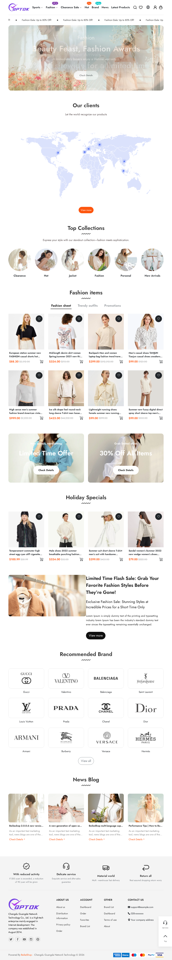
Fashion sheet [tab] (61, 305)
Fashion (51, 6)
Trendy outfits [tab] (88, 305)
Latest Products (120, 7)
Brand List (85, 926)
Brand (96, 6)
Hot (87, 6)
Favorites (84, 920)
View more (86, 210)
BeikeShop (26, 954)
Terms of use (110, 920)
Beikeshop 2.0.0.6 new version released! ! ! (32, 825)
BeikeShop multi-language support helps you (112, 825)
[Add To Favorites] (39, 318)
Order (59, 931)
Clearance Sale (70, 7)
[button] (161, 7)
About (107, 926)
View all (86, 761)
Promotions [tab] (112, 305)
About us (60, 907)
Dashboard (85, 907)
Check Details (46, 470)
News (105, 7)
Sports (36, 7)
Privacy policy (63, 924)
